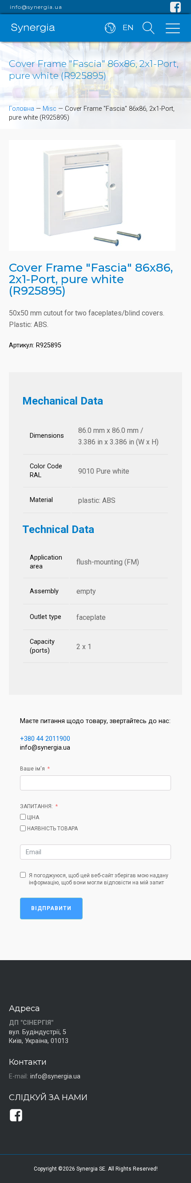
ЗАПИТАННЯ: (36, 806)
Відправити (51, 908)
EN (128, 27)
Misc (49, 109)
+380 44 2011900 (45, 739)
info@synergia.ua (36, 7)
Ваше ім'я (32, 769)
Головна (21, 109)
